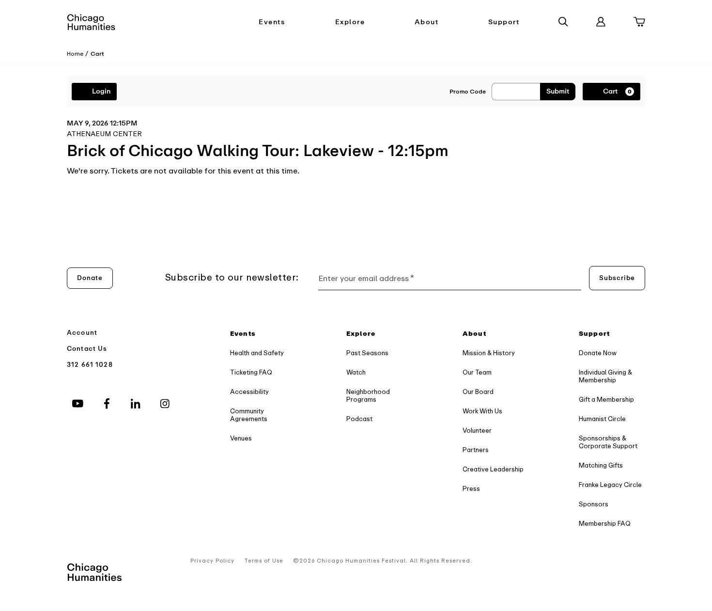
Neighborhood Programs (368, 396)
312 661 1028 (90, 365)
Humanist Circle (602, 419)
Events (272, 22)
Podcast (359, 419)
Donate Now (598, 353)
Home (75, 54)
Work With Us (482, 411)
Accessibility (249, 392)
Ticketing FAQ (251, 372)
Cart (97, 54)
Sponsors (593, 504)
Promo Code (467, 91)
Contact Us (87, 349)
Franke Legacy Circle (610, 485)
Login (101, 91)
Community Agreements (248, 415)
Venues (241, 438)
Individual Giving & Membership (605, 376)
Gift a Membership (606, 399)
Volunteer (477, 430)
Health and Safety (257, 353)
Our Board (478, 392)
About (427, 22)
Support (504, 22)
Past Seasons (367, 353)
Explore (350, 22)
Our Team (477, 372)
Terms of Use (263, 561)
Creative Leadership (493, 469)
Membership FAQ (605, 523)
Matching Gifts (601, 465)
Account (82, 333)
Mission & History (489, 353)
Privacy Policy (212, 561)
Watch (356, 372)
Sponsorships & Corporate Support (608, 442)
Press (471, 489)
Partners (476, 450)
